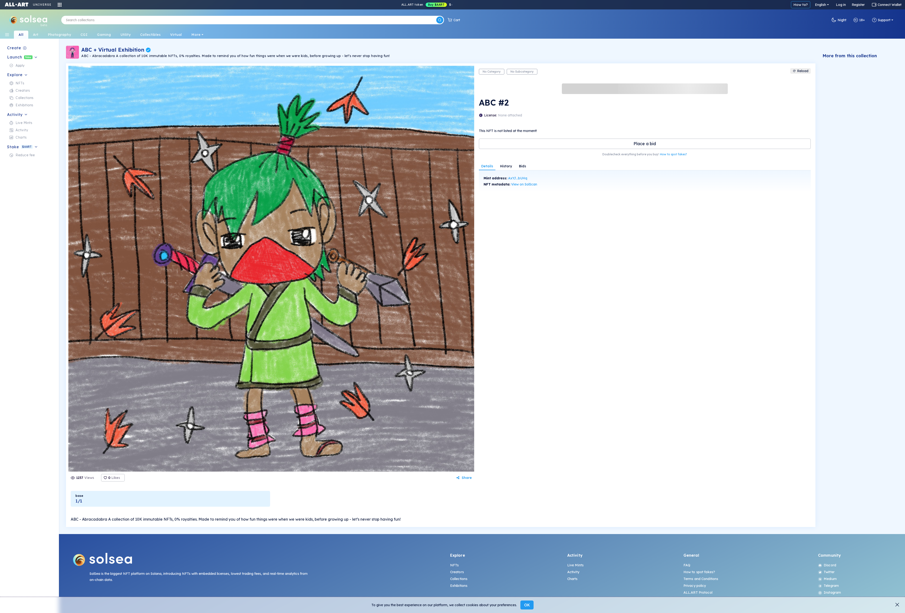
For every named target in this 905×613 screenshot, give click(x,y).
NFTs (454, 565)
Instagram (832, 592)
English (820, 5)
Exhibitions (459, 586)
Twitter (829, 572)
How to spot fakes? (673, 154)
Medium (830, 579)
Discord (830, 565)
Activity (573, 572)
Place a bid (645, 143)
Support (884, 20)
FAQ (686, 565)
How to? (801, 4)
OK (527, 605)
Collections (459, 579)
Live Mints (575, 565)
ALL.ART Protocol (697, 592)
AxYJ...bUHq (517, 178)
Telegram (831, 586)
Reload (802, 71)
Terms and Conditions (700, 579)
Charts (572, 579)
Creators (457, 572)
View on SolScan (524, 184)
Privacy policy (694, 586)
